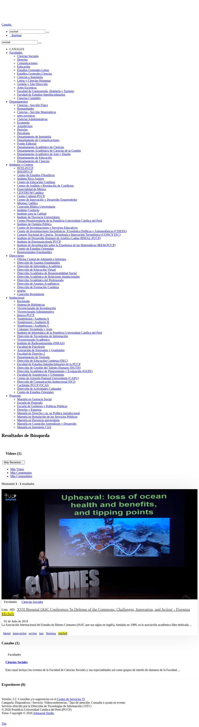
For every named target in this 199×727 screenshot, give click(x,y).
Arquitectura (24, 126)
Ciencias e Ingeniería (30, 77)
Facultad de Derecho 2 (31, 353)
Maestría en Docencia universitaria (38, 420)
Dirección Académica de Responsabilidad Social (47, 273)
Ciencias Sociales (27, 56)
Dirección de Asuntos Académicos (38, 283)
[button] (7, 24)
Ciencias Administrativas (32, 119)
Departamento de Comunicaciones (38, 140)
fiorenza (51, 633)
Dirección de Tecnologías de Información (42, 336)
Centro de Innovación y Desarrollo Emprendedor (47, 199)
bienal (6, 633)
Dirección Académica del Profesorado (40, 280)
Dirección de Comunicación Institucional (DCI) (46, 381)
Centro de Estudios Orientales (35, 248)
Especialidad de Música (31, 189)
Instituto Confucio (28, 210)
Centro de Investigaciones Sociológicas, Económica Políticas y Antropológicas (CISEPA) (72, 231)
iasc (41, 633)
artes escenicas (26, 115)
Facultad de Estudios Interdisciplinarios (41, 94)
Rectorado (23, 301)
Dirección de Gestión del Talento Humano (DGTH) (49, 367)
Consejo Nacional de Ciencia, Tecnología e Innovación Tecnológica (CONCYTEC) (68, 234)
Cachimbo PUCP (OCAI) (33, 385)
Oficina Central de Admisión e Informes (41, 259)
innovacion (19, 633)
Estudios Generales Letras (33, 70)
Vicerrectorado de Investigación (36, 308)
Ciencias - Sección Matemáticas (36, 112)
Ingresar (15, 35)
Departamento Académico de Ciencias (40, 147)
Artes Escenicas (27, 87)
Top (4, 723)
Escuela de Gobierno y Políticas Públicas (42, 406)
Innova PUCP (25, 315)
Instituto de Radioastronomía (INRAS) (41, 343)
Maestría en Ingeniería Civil (34, 427)
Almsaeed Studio (43, 713)
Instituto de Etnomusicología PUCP (39, 241)
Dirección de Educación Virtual (36, 269)
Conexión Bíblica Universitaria (36, 206)
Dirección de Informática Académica (39, 266)
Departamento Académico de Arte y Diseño (44, 154)
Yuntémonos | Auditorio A (33, 318)
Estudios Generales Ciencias (34, 73)
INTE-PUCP (25, 168)
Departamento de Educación (34, 157)
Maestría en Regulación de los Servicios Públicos (47, 416)
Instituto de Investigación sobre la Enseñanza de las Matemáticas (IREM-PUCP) (66, 245)
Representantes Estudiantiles (34, 252)
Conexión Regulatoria (30, 294)
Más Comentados (21, 472)
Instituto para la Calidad (31, 213)
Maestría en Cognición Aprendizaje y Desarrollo (46, 423)
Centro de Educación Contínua (36, 182)
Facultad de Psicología (31, 346)
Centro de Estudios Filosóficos (36, 175)
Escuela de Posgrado (30, 402)
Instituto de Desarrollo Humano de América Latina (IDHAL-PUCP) (59, 238)
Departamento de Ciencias (33, 161)
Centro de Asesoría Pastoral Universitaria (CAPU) (48, 378)
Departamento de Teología (33, 357)
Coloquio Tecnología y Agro (34, 329)
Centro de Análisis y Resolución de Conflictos (45, 185)
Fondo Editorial (26, 143)
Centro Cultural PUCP (31, 196)
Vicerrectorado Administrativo (35, 311)
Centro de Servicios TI (71, 699)
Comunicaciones (27, 63)
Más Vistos (17, 469)
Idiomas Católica (27, 203)
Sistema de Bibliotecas (31, 304)
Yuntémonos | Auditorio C (33, 325)
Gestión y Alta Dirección (32, 84)
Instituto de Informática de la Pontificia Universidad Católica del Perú (59, 332)
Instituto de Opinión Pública (34, 224)
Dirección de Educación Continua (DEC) (42, 360)
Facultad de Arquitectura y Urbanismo (40, 374)
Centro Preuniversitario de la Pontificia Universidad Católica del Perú (59, 220)
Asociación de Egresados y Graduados (41, 350)
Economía (23, 122)
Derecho (22, 59)
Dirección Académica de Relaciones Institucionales (48, 276)
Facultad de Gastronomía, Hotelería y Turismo (45, 91)
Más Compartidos (21, 476)
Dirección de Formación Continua (38, 287)
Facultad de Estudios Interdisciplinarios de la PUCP (48, 364)
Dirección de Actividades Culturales (39, 388)
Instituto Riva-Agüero (30, 178)
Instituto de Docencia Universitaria (38, 217)
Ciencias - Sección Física (32, 105)
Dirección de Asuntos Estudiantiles (38, 262)
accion (33, 633)
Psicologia (23, 133)
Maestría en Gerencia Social (34, 399)
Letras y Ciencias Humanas (34, 80)
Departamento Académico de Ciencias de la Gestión (49, 150)
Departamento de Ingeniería (34, 136)
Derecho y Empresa (29, 409)
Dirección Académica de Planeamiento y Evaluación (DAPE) (55, 371)
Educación (23, 66)
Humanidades (25, 108)
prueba (21, 290)
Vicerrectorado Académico (33, 339)
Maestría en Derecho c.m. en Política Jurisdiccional (48, 413)
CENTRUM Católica (30, 192)
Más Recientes (13, 462)
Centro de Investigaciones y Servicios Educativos (47, 227)
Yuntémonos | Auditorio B (33, 322)
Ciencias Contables (29, 98)
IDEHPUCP (25, 171)
